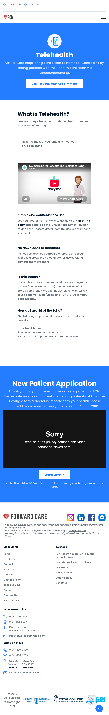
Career (7, 590)
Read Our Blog (11, 585)
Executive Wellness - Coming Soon (75, 562)
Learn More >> (54, 475)
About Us (8, 569)
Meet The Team (12, 579)
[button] (103, 17)
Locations (9, 559)
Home (6, 554)
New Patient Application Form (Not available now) (75, 555)
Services (8, 574)
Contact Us (10, 564)
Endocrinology (64, 577)
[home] (8, 17)
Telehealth (62, 567)
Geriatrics (61, 583)
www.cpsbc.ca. (77, 530)
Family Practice (64, 572)
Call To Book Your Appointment (54, 84)
